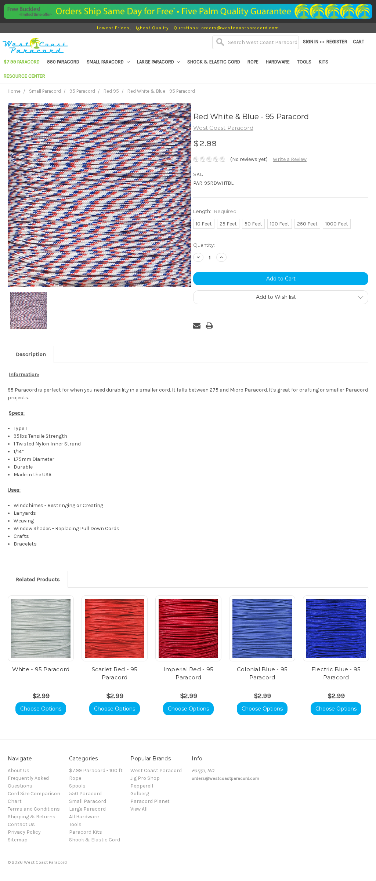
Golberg (139, 793)
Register (336, 41)
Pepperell (141, 786)
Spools (77, 786)
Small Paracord (106, 62)
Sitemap (18, 840)
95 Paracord (82, 91)
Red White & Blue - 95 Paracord (161, 91)
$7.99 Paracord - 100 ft (96, 770)
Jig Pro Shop (145, 778)
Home (14, 91)
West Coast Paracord (156, 770)
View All (139, 809)
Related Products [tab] (38, 579)
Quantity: (204, 245)
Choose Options (40, 708)
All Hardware (84, 817)
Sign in (310, 41)
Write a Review (290, 159)
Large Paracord (156, 62)
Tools (304, 62)
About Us (18, 770)
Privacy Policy (24, 832)
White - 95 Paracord (41, 669)
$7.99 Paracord (22, 62)
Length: (214, 211)
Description (31, 354)
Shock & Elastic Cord (213, 62)
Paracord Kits (85, 832)
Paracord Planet (150, 801)
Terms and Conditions (34, 809)
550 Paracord (63, 62)
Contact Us (21, 824)
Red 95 (111, 91)
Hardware (278, 62)
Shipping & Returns (31, 817)
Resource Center (24, 76)
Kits (323, 62)
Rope (252, 62)
